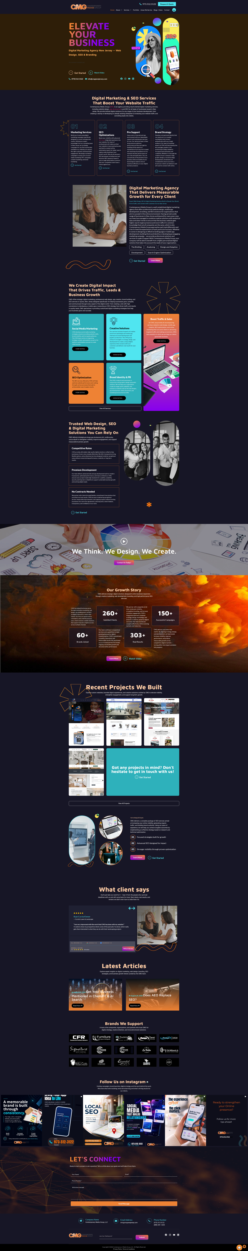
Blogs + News (158, 10)
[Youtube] (129, 79)
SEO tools (102, 140)
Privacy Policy (117, 1249)
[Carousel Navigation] (102, 909)
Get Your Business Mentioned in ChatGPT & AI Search (93, 995)
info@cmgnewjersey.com (129, 1223)
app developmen (115, 109)
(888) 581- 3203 (159, 1225)
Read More (77, 1005)
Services (126, 10)
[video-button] (124, 541)
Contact (167, 10)
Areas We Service (146, 10)
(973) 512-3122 (159, 1223)
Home (112, 10)
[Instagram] (125, 79)
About (118, 10)
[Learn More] (116, 1220)
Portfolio (136, 10)
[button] (21, 1120)
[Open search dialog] (174, 10)
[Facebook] (121, 79)
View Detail (80, 349)
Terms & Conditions (129, 1249)
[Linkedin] (133, 79)
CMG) (112, 107)
